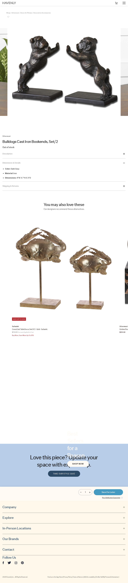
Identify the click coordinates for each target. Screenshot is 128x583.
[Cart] (116, 2)
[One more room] (89, 492)
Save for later (108, 492)
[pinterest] (22, 562)
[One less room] (81, 492)
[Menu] (123, 2)
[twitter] (9, 562)
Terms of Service (78, 577)
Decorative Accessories (42, 13)
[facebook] (3, 562)
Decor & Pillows (26, 13)
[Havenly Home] (9, 3)
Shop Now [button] (78, 464)
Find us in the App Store (55, 577)
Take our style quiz (64, 474)
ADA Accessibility (89, 577)
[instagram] (16, 562)
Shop (8, 13)
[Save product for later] (8, 18)
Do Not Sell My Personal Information (107, 577)
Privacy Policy (68, 577)
